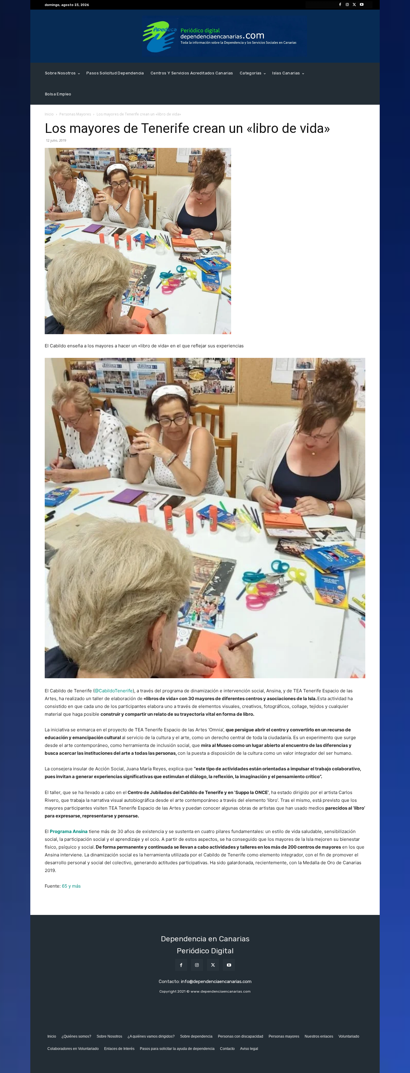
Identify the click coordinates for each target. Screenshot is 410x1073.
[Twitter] (354, 4)
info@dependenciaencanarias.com (216, 981)
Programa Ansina (69, 831)
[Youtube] (361, 4)
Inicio (49, 114)
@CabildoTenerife (114, 691)
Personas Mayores (75, 114)
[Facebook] (340, 4)
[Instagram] (347, 4)
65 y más (71, 886)
